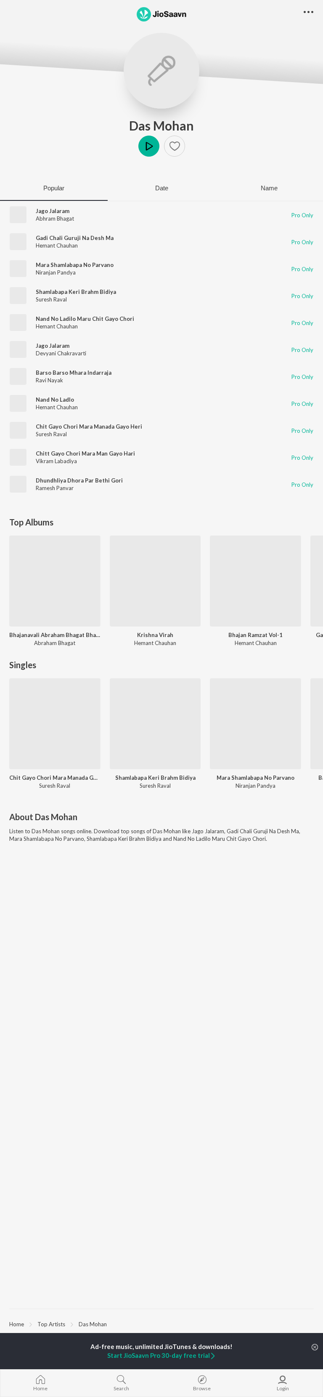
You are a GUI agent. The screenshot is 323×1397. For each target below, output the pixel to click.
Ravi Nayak (49, 380)
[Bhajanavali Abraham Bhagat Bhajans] (55, 581)
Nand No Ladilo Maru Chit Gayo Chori (85, 318)
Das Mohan (161, 125)
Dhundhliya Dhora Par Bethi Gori (79, 480)
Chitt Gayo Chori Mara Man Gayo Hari (85, 453)
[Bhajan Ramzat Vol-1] (255, 581)
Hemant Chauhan (57, 245)
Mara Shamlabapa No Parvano (75, 264)
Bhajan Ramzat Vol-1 (255, 635)
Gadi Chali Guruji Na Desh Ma (75, 238)
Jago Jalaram (52, 211)
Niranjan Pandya (56, 272)
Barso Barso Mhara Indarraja (73, 372)
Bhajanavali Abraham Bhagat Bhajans (55, 635)
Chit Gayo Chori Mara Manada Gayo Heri (89, 426)
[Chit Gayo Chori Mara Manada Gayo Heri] (55, 724)
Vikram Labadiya (56, 461)
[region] (161, 1323)
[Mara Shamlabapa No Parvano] (255, 724)
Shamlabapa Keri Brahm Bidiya (76, 291)
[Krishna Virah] (155, 581)
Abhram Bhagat (55, 218)
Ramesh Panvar (55, 488)
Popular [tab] (53, 188)
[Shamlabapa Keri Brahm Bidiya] (155, 724)
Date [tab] (161, 188)
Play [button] (148, 146)
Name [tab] (269, 188)
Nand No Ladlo (55, 399)
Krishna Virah (155, 635)
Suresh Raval (51, 299)
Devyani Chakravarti (61, 353)
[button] (174, 146)
